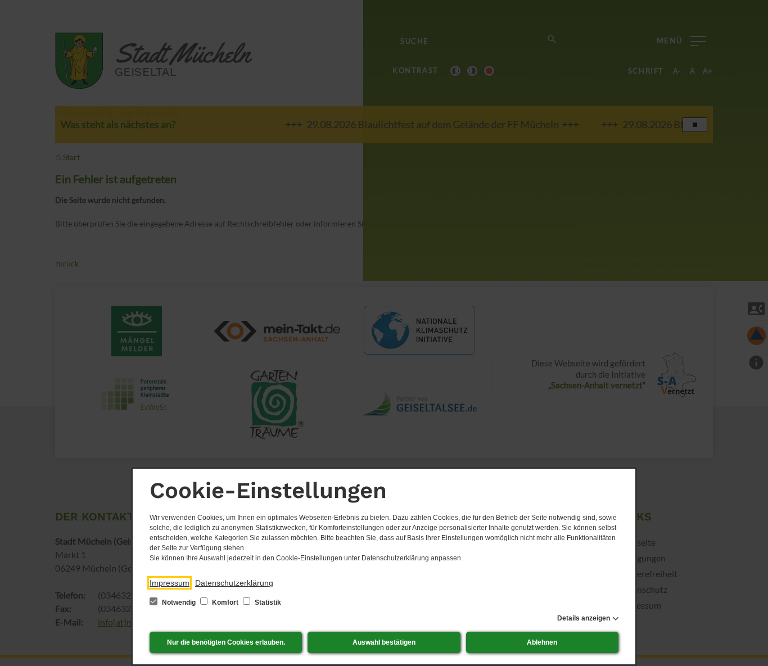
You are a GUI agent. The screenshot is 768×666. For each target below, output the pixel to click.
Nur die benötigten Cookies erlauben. (226, 642)
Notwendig (178, 602)
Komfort (225, 602)
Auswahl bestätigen (384, 642)
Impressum (169, 582)
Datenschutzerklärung (234, 582)
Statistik (267, 602)
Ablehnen (542, 642)
